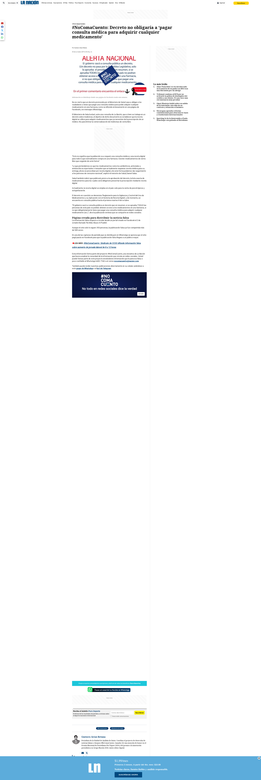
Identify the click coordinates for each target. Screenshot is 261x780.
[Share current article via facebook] (2, 27)
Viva (116, 3)
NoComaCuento (102, 728)
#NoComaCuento (78, 24)
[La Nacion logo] (30, 2)
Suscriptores (57, 3)
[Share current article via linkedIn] (2, 34)
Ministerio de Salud (117, 728)
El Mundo (122, 3)
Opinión (111, 3)
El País (65, 3)
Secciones (12, 3)
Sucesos (95, 3)
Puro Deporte (79, 3)
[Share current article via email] (2, 23)
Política (71, 3)
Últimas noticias (46, 3)
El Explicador (104, 3)
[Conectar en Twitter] (87, 753)
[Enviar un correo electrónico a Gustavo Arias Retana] (82, 753)
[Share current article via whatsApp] (2, 37)
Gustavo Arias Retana (80, 48)
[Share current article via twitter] (2, 30)
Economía (88, 3)
